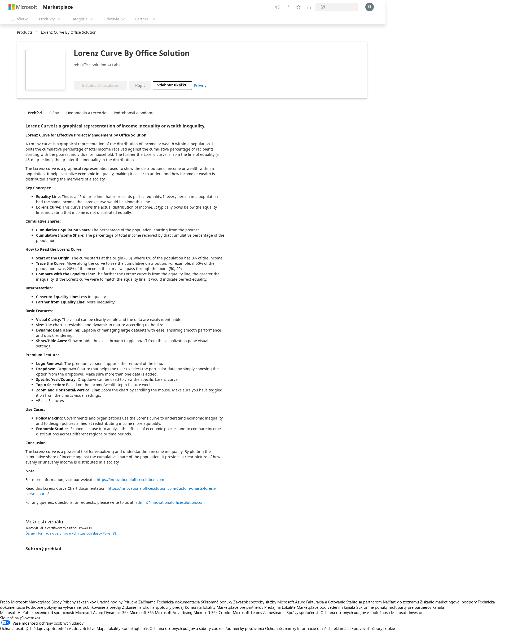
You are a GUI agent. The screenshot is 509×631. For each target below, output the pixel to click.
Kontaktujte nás (134, 628)
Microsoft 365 (142, 612)
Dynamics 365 (116, 612)
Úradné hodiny (109, 601)
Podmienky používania (244, 628)
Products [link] (25, 32)
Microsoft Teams (247, 612)
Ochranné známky (280, 628)
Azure (98, 612)
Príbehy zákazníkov (79, 601)
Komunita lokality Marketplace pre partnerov (224, 607)
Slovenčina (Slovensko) (20, 617)
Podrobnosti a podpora (134, 112)
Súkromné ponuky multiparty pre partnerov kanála (400, 607)
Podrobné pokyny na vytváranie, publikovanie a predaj (73, 607)
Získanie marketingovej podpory (448, 601)
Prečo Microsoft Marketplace (25, 601)
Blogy (56, 601)
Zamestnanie (274, 612)
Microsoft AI (10, 612)
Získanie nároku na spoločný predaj (153, 607)
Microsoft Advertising (173, 612)
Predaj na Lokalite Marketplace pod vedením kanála (309, 607)
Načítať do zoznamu (401, 601)
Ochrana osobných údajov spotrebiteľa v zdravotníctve (47, 628)
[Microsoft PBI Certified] (89, 73)
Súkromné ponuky (216, 601)
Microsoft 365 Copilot (213, 612)
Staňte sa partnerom (364, 601)
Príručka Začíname (140, 601)
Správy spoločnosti (303, 612)
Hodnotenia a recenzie (86, 112)
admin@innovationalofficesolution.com (170, 502)
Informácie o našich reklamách (323, 628)
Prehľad (35, 112)
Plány (54, 112)
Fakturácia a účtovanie (325, 601)
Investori (416, 612)
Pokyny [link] (200, 85)
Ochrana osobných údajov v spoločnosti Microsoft (364, 612)
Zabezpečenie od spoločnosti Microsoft (57, 612)
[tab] (36, 112)
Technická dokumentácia (178, 601)
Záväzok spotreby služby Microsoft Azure (269, 601)
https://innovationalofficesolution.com (130, 479)
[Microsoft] (22, 7)
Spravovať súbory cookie (373, 628)
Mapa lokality (108, 628)
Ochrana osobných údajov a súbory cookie (186, 628)
